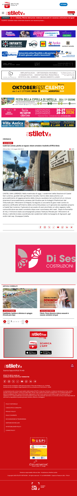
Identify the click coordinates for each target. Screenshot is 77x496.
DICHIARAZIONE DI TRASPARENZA (16, 419)
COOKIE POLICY (10, 430)
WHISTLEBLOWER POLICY (13, 426)
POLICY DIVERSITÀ (11, 415)
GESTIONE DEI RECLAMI (13, 423)
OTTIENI (63, 4)
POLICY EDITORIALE (12, 404)
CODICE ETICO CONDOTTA (13, 407)
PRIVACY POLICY (11, 411)
